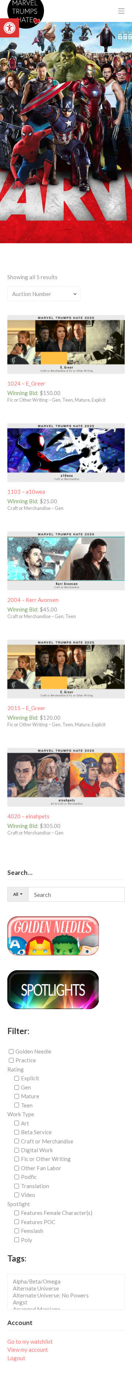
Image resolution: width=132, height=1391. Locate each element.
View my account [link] (27, 1349)
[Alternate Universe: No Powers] (68, 1295)
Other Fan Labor (41, 1168)
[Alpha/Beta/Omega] (68, 1281)
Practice (25, 1060)
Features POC (38, 1222)
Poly (26, 1239)
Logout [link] (16, 1358)
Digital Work (37, 1150)
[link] (9, 27)
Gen (26, 1087)
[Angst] (68, 1302)
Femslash (32, 1230)
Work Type (20, 1114)
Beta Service (36, 1132)
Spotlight (18, 1204)
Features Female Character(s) (56, 1212)
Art (25, 1123)
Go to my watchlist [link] (30, 1341)
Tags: (16, 1258)
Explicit (30, 1078)
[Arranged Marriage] (68, 1309)
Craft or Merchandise (47, 1141)
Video (28, 1194)
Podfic (29, 1176)
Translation (35, 1186)
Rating (15, 1069)
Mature (30, 1096)
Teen (27, 1105)
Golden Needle (33, 1051)
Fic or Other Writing (46, 1158)
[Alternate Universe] (68, 1288)
